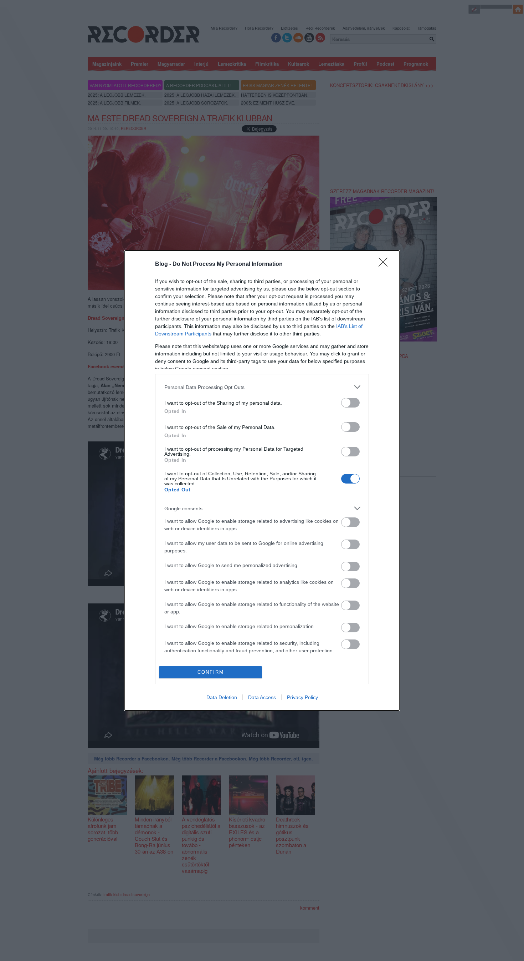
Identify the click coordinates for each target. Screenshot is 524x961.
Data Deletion (221, 697)
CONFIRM (210, 672)
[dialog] (262, 480)
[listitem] (262, 387)
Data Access (262, 697)
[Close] (385, 264)
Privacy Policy (302, 697)
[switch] (350, 403)
